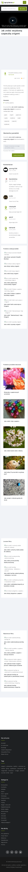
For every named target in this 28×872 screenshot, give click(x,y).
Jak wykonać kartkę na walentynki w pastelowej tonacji (14, 675)
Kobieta (3, 789)
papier (5, 114)
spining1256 (13, 168)
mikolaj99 (12, 206)
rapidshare (13, 768)
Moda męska (4, 809)
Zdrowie (3, 816)
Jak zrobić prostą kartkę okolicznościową (11, 561)
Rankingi (3, 747)
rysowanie (20, 768)
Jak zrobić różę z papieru (11, 421)
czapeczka (6, 121)
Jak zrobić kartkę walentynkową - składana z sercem (14, 574)
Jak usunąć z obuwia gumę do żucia (13, 499)
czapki (18, 118)
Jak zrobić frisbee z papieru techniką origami (12, 294)
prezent (22, 770)
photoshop (9, 766)
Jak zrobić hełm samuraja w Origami (12, 305)
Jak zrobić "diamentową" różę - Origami (13, 316)
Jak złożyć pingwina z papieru (13, 593)
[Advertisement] (14, 52)
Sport (2, 791)
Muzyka (3, 813)
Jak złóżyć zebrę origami (11, 266)
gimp (7, 768)
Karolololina (13, 179)
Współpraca (4, 840)
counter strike (5, 773)
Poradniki (3, 820)
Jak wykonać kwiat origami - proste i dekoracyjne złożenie (13, 664)
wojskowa (12, 118)
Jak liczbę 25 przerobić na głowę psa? (14, 473)
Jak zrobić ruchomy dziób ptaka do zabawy (13, 550)
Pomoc (3, 844)
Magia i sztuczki (5, 805)
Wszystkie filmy (5, 752)
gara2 (11, 217)
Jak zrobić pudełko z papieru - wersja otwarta (13, 653)
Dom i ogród (4, 793)
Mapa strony (4, 754)
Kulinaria (3, 787)
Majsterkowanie (5, 807)
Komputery (4, 785)
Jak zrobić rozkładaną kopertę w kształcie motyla (14, 585)
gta (25, 768)
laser (11, 773)
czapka (6, 118)
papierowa (18, 114)
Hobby (3, 802)
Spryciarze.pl (18, 861)
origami (11, 114)
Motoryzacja (4, 811)
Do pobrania (4, 745)
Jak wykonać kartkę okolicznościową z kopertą (12, 686)
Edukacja (3, 796)
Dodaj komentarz (18, 155)
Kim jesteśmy (5, 833)
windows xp (21, 766)
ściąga (17, 770)
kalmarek (11, 74)
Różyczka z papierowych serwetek (11, 393)
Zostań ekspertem (6, 750)
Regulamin (4, 842)
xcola (11, 196)
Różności (3, 818)
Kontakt (3, 743)
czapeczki (14, 121)
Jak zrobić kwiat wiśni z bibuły (13, 451)
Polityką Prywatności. (16, 867)
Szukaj (23, 8)
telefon (15, 766)
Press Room (4, 836)
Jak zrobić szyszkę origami (12, 324)
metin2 (3, 768)
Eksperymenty (5, 798)
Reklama (3, 838)
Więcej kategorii (5, 822)
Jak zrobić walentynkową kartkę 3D (14, 642)
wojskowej (6, 124)
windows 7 (11, 770)
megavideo (4, 770)
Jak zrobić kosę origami (11, 273)
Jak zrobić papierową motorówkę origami (10, 283)
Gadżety (3, 800)
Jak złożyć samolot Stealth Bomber (12, 258)
